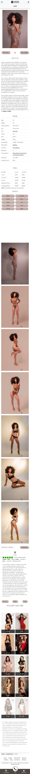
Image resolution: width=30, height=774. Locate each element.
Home (5, 758)
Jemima (8, 652)
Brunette (15, 131)
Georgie (22, 695)
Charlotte (8, 674)
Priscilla (22, 716)
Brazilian (15, 145)
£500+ (8, 196)
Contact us (17, 759)
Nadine (22, 652)
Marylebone (16, 147)
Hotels (8, 205)
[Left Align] (3, 557)
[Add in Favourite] (15, 53)
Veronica (8, 695)
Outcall (8, 208)
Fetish (8, 202)
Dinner (8, 199)
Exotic (21, 199)
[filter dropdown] (28, 2)
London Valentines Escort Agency (21, 763)
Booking (24, 758)
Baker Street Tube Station (20, 153)
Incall (21, 205)
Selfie (21, 208)
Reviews (6, 759)
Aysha (8, 631)
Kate (21, 631)
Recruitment (17, 758)
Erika (8, 716)
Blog (11, 759)
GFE (22, 202)
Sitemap (24, 759)
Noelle (22, 674)
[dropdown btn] (2, 2)
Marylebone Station (18, 155)
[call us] (16, 769)
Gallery (10, 758)
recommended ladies (6, 89)
